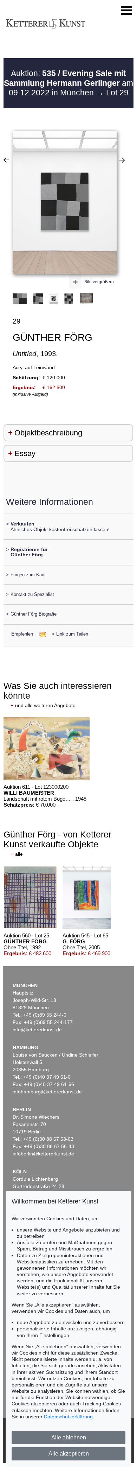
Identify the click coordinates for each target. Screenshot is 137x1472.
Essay (24, 453)
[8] (122, 160)
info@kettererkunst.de (37, 1029)
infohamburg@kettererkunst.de (47, 1091)
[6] (6, 160)
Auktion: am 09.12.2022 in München (68, 83)
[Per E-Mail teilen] (40, 634)
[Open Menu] (126, 10)
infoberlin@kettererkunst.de (43, 1153)
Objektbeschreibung (48, 432)
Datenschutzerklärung (68, 1416)
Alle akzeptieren (68, 1454)
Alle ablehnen (68, 1437)
